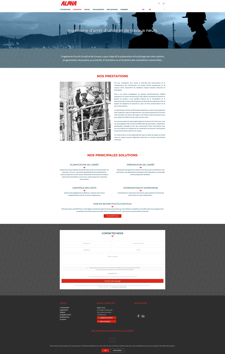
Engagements (65, 315)
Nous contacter (105, 321)
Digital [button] (87, 9)
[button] (164, 9)
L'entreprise (64, 308)
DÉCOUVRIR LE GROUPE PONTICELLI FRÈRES (112, 331)
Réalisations (112, 9)
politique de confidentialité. (119, 287)
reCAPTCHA (112, 273)
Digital (62, 312)
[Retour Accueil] (69, 3)
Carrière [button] (124, 9)
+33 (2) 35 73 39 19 (106, 318)
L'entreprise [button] (65, 9)
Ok (105, 350)
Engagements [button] (98, 9)
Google (118, 276)
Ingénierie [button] (77, 9)
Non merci (117, 350)
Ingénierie (64, 310)
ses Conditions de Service (126, 276)
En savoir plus (112, 216)
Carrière (63, 319)
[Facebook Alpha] (138, 316)
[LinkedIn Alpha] (143, 316)
